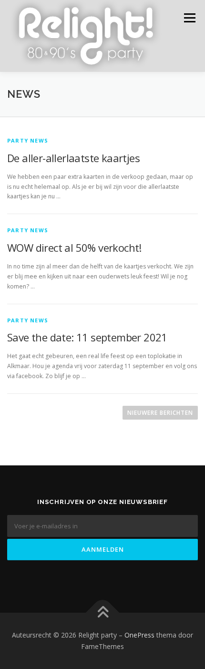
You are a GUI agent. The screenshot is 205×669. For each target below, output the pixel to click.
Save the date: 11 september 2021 (87, 337)
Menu (189, 18)
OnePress (139, 634)
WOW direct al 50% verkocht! (74, 247)
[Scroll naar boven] (103, 613)
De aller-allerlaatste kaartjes (73, 158)
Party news (27, 140)
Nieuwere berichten (160, 413)
